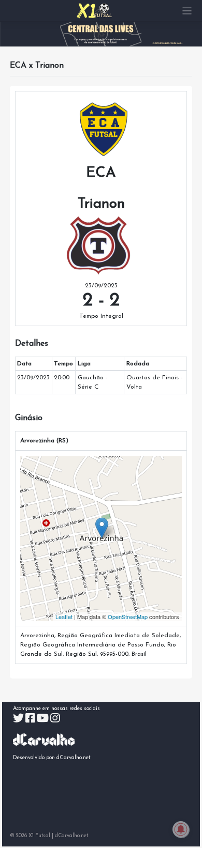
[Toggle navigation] (187, 11)
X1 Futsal (39, 836)
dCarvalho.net (73, 758)
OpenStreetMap (128, 616)
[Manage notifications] (180, 829)
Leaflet (64, 616)
